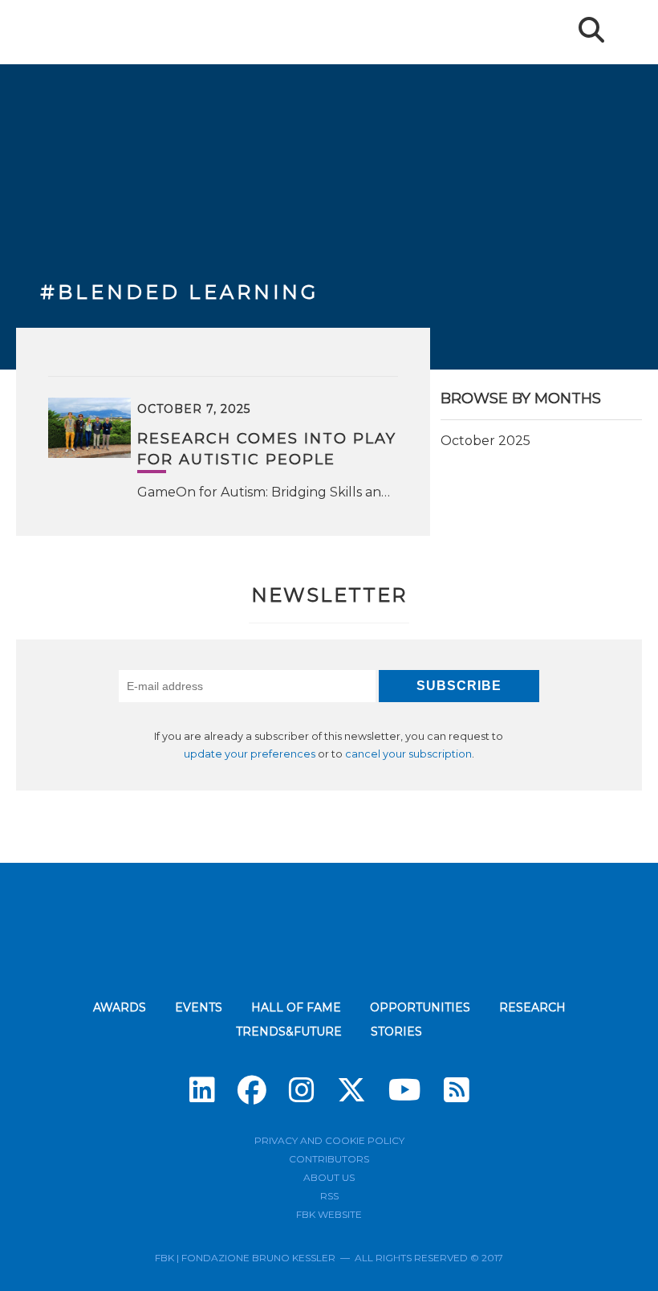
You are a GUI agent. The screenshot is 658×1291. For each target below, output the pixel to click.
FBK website (329, 1214)
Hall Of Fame (296, 1007)
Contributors (329, 1159)
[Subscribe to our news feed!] (456, 1090)
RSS (329, 1196)
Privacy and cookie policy (329, 1140)
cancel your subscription (408, 754)
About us (329, 1177)
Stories (396, 1031)
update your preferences (249, 754)
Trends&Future (289, 1031)
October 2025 (485, 440)
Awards (119, 1007)
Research (532, 1007)
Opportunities (420, 1007)
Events (198, 1007)
